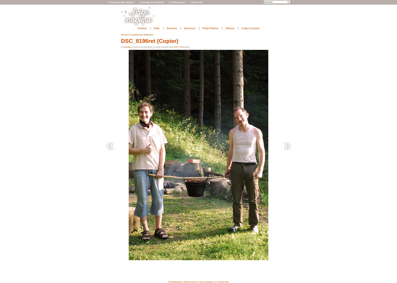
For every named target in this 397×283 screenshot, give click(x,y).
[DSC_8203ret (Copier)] (287, 146)
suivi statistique (206, 282)
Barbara (128, 47)
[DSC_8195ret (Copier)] (109, 146)
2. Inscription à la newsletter (151, 2)
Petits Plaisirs (210, 28)
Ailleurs (229, 28)
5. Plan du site (196, 2)
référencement (189, 282)
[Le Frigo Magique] (138, 25)
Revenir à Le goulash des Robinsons (137, 35)
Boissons (189, 28)
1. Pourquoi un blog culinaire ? (121, 2)
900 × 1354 (179, 47)
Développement (175, 282)
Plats (157, 28)
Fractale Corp (223, 282)
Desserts (172, 28)
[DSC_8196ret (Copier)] (198, 155)
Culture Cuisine (250, 28)
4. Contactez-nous (177, 2)
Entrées (142, 28)
